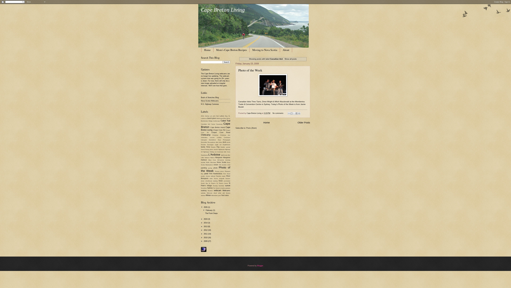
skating (215, 181)
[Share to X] (294, 113)
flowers (213, 147)
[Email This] (289, 113)
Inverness (220, 152)
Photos (217, 171)
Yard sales (225, 195)
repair (223, 176)
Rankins (218, 176)
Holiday (212, 152)
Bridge (211, 121)
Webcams (226, 191)
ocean (216, 165)
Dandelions (212, 140)
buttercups (216, 121)
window (203, 195)
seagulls (221, 178)
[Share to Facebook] (296, 113)
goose (228, 147)
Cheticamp (205, 135)
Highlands (221, 149)
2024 (206, 219)
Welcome (209, 193)
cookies (219, 137)
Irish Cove (227, 152)
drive (220, 142)
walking (204, 190)
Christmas (215, 135)
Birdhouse (220, 118)
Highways (206, 152)
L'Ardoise (214, 154)
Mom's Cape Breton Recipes (231, 50)
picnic (222, 171)
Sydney (210, 188)
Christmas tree (225, 135)
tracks (223, 188)
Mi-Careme (220, 160)
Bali (217, 116)
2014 (202, 116)
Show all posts (291, 59)
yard (219, 195)
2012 (206, 230)
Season (227, 178)
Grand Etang (205, 149)
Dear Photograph (224, 140)
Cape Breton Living (223, 10)
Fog (218, 147)
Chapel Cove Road (220, 132)
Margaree (218, 157)
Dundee (203, 144)
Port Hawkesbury (215, 173)
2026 (206, 207)
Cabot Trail (225, 121)
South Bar (204, 183)
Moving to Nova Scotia (264, 50)
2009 (206, 241)
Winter (208, 195)
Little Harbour (205, 157)
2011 (206, 234)
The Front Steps (211, 213)
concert (212, 137)
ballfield (222, 116)
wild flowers (226, 193)
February (209, 210)
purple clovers (205, 176)
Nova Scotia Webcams (210, 101)
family (203, 147)
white (219, 193)
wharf (215, 193)
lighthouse (224, 155)
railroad (213, 176)
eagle (216, 144)
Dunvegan (210, 144)
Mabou (212, 157)
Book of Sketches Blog (210, 97)
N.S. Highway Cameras (210, 104)
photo (215, 168)
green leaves (214, 149)
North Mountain (211, 162)
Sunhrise (221, 185)
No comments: (278, 113)
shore (202, 181)
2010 (206, 238)
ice (216, 152)
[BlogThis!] (291, 113)
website (203, 193)
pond (206, 174)
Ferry (208, 147)
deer (217, 142)
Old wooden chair (224, 165)
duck (224, 142)
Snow (221, 181)
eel (220, 144)
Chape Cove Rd (219, 130)
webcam (217, 190)
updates (227, 188)
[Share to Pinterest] (299, 113)
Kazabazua (204, 155)
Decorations (211, 142)
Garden (223, 147)
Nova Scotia (221, 162)
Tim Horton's (217, 188)
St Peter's (212, 183)
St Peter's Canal (222, 183)
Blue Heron (226, 118)
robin (211, 178)
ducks (228, 142)
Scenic (216, 178)
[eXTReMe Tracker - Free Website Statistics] (203, 251)
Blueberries (204, 121)
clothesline (204, 137)
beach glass (211, 118)
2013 (206, 226)
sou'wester (227, 181)
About (286, 50)
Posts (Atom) (251, 128)
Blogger (260, 266)
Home (207, 50)
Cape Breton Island (217, 127)
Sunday (215, 185)
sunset (227, 186)
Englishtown (226, 144)
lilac (229, 155)
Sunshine (204, 188)
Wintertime (214, 195)
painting (204, 168)
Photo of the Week (250, 70)
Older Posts (304, 122)
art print (212, 116)
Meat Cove (212, 160)
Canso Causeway (216, 124)
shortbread (208, 181)
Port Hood (226, 173)
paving (210, 168)
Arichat (207, 116)
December (204, 142)
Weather (210, 190)
